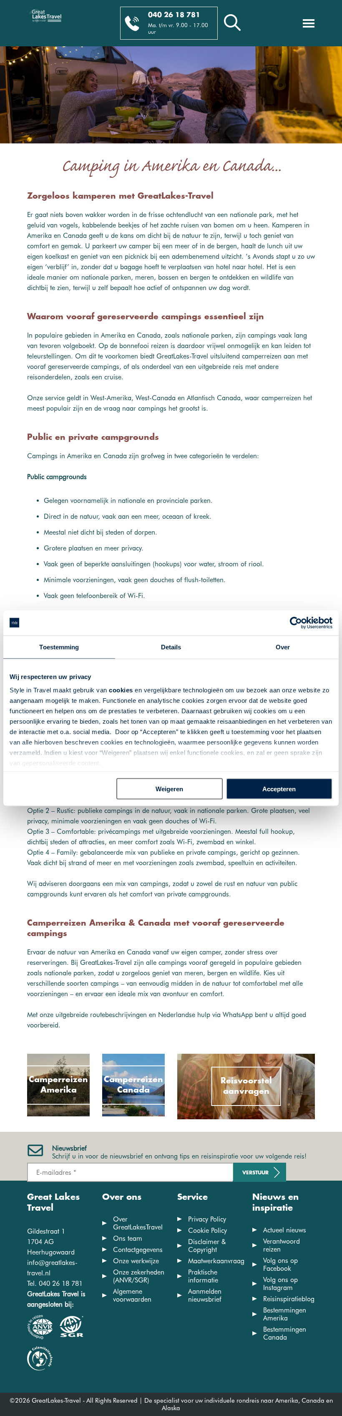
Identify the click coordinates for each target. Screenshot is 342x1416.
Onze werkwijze (136, 1261)
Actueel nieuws (284, 1230)
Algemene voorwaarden (132, 1295)
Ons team (127, 1238)
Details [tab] (171, 646)
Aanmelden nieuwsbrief (204, 1295)
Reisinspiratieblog (288, 1299)
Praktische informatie (203, 1276)
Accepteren (279, 788)
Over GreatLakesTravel (138, 1223)
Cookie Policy (207, 1230)
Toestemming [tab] (59, 646)
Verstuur (255, 1173)
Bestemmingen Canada (284, 1333)
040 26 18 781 (174, 15)
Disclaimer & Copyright (207, 1246)
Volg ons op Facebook (280, 1264)
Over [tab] (283, 646)
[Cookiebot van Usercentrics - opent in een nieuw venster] (295, 622)
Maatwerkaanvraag (216, 1261)
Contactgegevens (138, 1250)
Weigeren (169, 788)
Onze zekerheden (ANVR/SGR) (138, 1276)
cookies (121, 690)
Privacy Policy (207, 1219)
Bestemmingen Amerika (284, 1314)
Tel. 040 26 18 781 (55, 1283)
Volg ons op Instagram (280, 1284)
